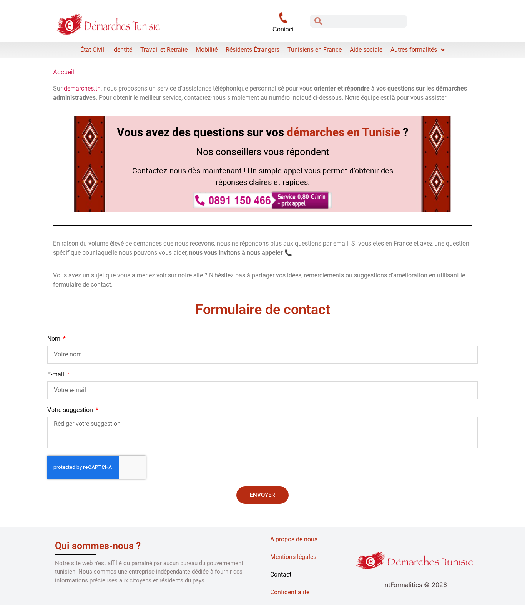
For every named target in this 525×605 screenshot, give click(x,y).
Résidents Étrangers (252, 49)
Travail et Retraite (164, 49)
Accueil (63, 72)
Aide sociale (366, 49)
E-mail (56, 374)
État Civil (92, 49)
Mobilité (207, 49)
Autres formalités (413, 49)
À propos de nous (293, 539)
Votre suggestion (71, 410)
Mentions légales (293, 556)
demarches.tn (82, 88)
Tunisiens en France (314, 49)
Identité (122, 49)
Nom (54, 339)
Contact (280, 574)
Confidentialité (289, 592)
